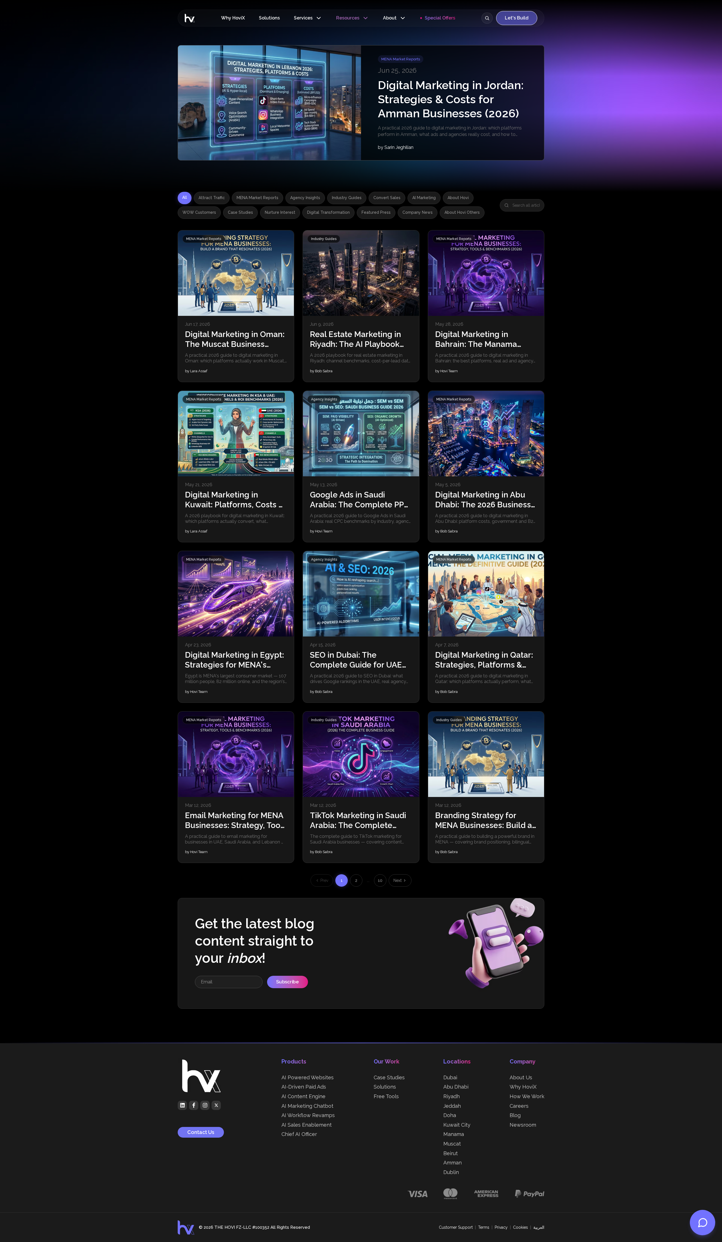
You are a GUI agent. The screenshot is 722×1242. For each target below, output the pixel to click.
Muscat (452, 1144)
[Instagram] (205, 1105)
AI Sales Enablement (306, 1125)
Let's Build (517, 18)
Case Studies (240, 212)
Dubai (450, 1077)
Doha (449, 1115)
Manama (453, 1134)
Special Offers (440, 18)
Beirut (450, 1153)
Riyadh (451, 1096)
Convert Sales (386, 197)
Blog (515, 1115)
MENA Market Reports (257, 197)
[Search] (487, 18)
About (390, 18)
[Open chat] (702, 1222)
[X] (216, 1105)
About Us (521, 1077)
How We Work (527, 1096)
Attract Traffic (212, 197)
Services (303, 18)
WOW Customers (199, 212)
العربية (538, 1227)
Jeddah (452, 1106)
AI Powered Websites (307, 1077)
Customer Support (456, 1227)
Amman (452, 1163)
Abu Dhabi (455, 1087)
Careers (519, 1106)
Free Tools (386, 1096)
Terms (483, 1227)
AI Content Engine (303, 1096)
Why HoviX (233, 18)
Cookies (520, 1227)
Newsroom (523, 1125)
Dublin (451, 1172)
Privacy (501, 1227)
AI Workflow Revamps (308, 1115)
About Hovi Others (462, 212)
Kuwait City (456, 1125)
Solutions (269, 18)
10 (380, 880)
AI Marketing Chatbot (307, 1106)
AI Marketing (424, 197)
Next (397, 880)
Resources (347, 18)
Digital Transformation (328, 212)
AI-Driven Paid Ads (303, 1087)
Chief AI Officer (299, 1134)
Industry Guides (347, 197)
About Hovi (458, 197)
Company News (417, 212)
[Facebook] (193, 1105)
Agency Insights (305, 197)
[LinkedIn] (182, 1105)
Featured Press (376, 212)
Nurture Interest (280, 212)
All (184, 197)
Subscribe (287, 982)
